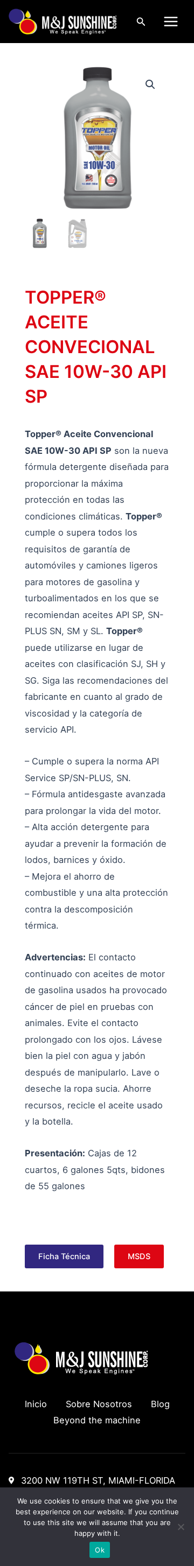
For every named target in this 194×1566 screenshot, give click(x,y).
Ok (100, 1550)
